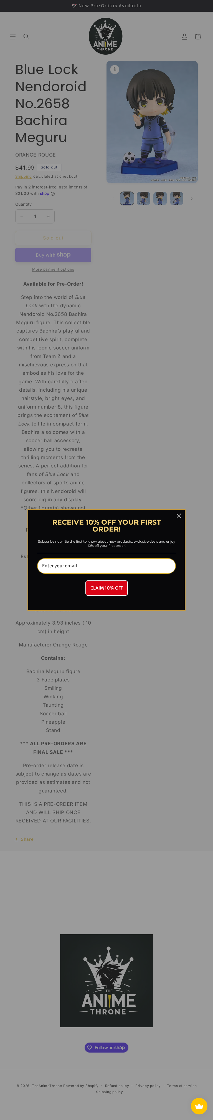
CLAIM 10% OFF (106, 588)
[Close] (179, 515)
